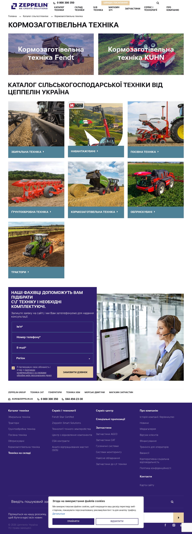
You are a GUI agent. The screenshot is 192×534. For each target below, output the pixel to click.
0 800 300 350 (65, 3)
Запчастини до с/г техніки (111, 464)
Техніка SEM (73, 393)
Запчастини (103, 428)
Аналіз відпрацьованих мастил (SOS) (70, 449)
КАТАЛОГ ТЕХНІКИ (59, 9)
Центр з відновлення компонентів (72, 435)
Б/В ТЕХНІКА (98, 9)
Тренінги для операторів (154, 447)
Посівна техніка (17, 435)
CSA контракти (60, 441)
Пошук (157, 3)
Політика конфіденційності (155, 468)
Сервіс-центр (104, 411)
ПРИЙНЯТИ (73, 521)
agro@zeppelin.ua (22, 399)
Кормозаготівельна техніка (24, 447)
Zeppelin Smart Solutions (66, 423)
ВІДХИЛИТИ (117, 521)
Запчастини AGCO (106, 434)
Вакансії (144, 453)
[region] (96, 512)
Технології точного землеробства (71, 429)
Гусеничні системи (107, 446)
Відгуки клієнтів (149, 435)
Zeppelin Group (17, 393)
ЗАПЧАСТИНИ (132, 9)
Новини (144, 423)
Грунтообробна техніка (21, 429)
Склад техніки (79, 9)
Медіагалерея (148, 429)
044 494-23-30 (74, 399)
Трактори (13, 423)
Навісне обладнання (108, 458)
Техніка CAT (37, 393)
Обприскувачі (16, 441)
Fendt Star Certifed (63, 417)
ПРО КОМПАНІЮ (172, 9)
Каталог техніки (18, 411)
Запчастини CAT (105, 440)
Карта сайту (147, 485)
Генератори (55, 393)
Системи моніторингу (109, 452)
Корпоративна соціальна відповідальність (154, 461)
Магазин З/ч (114, 9)
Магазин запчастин (121, 393)
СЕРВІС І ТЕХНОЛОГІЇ (150, 9)
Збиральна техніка (19, 417)
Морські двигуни (95, 393)
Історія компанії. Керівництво (157, 417)
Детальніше (58, 514)
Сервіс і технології (64, 411)
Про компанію (149, 411)
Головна (12, 16)
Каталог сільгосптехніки (35, 16)
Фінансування (148, 441)
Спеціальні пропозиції (110, 419)
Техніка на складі (19, 453)
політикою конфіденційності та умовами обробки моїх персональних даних (34, 373)
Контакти (146, 477)
